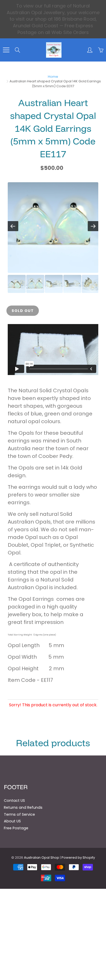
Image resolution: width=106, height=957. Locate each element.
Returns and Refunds (23, 807)
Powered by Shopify (78, 857)
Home (53, 76)
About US (12, 821)
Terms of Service (19, 814)
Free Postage (16, 828)
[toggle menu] (6, 50)
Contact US (14, 800)
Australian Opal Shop (41, 857)
